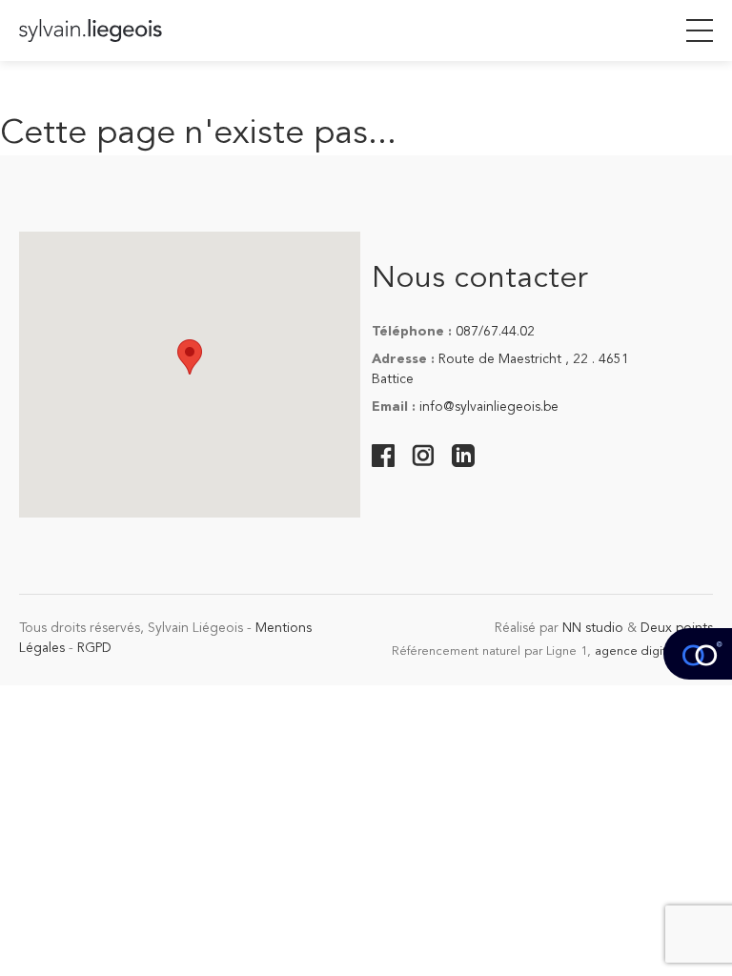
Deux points (676, 628)
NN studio (592, 628)
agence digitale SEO (654, 651)
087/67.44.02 (495, 331)
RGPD (94, 648)
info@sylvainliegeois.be (489, 407)
